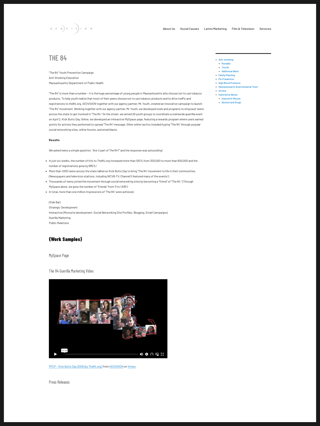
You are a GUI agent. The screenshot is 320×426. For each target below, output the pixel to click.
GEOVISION (116, 366)
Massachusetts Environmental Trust (238, 86)
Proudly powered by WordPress (77, 408)
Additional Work (230, 71)
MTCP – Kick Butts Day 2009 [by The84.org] (75, 366)
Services (265, 28)
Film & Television (243, 28)
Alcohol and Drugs (231, 102)
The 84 (225, 67)
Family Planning (227, 75)
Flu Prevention (226, 79)
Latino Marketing (215, 28)
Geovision (53, 408)
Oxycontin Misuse (231, 98)
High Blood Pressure (229, 82)
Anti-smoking (226, 59)
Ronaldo (226, 63)
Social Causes (189, 28)
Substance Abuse (228, 94)
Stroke (222, 90)
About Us (169, 28)
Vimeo (132, 366)
